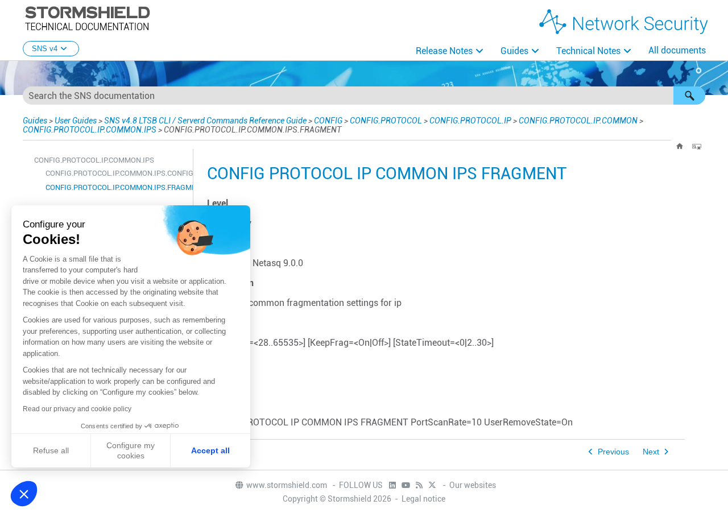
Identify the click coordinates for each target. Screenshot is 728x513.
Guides (514, 50)
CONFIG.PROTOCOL (386, 120)
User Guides (76, 120)
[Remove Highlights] (696, 146)
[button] (689, 95)
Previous (613, 452)
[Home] (679, 146)
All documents (677, 50)
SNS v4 (44, 48)
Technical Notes (588, 50)
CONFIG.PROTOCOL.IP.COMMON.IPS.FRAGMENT (116, 187)
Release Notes (444, 50)
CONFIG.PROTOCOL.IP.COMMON (578, 120)
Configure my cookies (130, 450)
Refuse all (51, 450)
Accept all (210, 450)
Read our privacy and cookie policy (77, 409)
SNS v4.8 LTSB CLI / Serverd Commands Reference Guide (205, 120)
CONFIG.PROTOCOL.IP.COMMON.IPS (89, 129)
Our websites (472, 485)
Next (651, 452)
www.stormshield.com (287, 485)
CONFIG (328, 120)
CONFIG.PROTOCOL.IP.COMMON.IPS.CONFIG (116, 173)
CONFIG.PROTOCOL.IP (470, 120)
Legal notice (423, 498)
